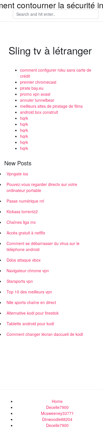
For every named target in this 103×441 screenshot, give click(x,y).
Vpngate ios (17, 174)
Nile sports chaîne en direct (31, 302)
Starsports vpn (20, 281)
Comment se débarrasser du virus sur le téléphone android (43, 246)
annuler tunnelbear (37, 100)
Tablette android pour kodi (30, 323)
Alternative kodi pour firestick (33, 313)
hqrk (24, 118)
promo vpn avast (35, 94)
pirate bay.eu (31, 88)
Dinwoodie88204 (57, 419)
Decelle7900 (57, 407)
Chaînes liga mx (21, 222)
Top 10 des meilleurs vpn (29, 292)
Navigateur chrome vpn (28, 270)
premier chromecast (38, 82)
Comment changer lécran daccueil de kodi (45, 334)
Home (57, 401)
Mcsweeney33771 (57, 413)
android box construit (39, 112)
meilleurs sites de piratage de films (51, 106)
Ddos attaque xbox (24, 260)
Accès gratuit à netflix (26, 233)
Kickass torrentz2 (22, 211)
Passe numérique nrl (25, 201)
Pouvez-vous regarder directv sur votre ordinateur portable (42, 187)
